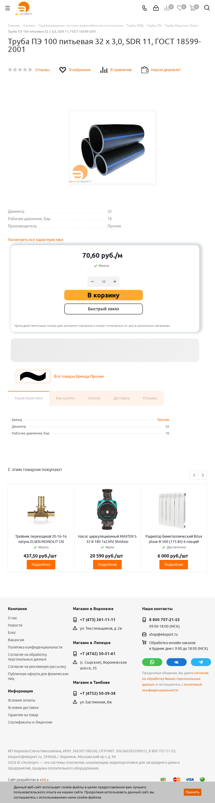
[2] (15, 70)
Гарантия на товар (23, 715)
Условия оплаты (21, 700)
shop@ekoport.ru (163, 634)
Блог (12, 632)
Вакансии (16, 640)
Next (202, 475)
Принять (193, 792)
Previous (194, 475)
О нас (12, 618)
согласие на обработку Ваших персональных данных (175, 678)
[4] (25, 70)
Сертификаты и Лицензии (30, 722)
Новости (15, 625)
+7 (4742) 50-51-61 (98, 653)
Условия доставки (23, 708)
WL (44, 780)
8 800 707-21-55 (164, 619)
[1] (10, 70)
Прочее (163, 419)
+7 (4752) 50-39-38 (98, 693)
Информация (20, 691)
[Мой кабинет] (156, 8)
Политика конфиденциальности (35, 647)
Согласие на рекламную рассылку (37, 666)
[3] (20, 70)
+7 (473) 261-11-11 (98, 619)
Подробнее (41, 564)
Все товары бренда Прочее (79, 376)
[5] (30, 70)
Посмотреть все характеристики (35, 240)
